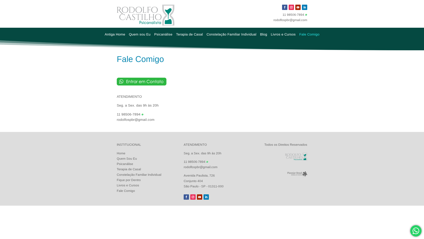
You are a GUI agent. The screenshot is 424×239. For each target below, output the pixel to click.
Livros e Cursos (283, 34)
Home (121, 153)
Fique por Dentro (129, 180)
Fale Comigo (309, 34)
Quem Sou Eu (127, 158)
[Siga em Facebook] (284, 7)
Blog (263, 34)
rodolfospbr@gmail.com (290, 20)
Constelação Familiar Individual (231, 34)
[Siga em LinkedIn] (304, 7)
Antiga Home (115, 34)
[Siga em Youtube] (298, 7)
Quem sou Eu (140, 34)
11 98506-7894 (294, 14)
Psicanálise (163, 34)
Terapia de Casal (189, 34)
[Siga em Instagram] (291, 7)
